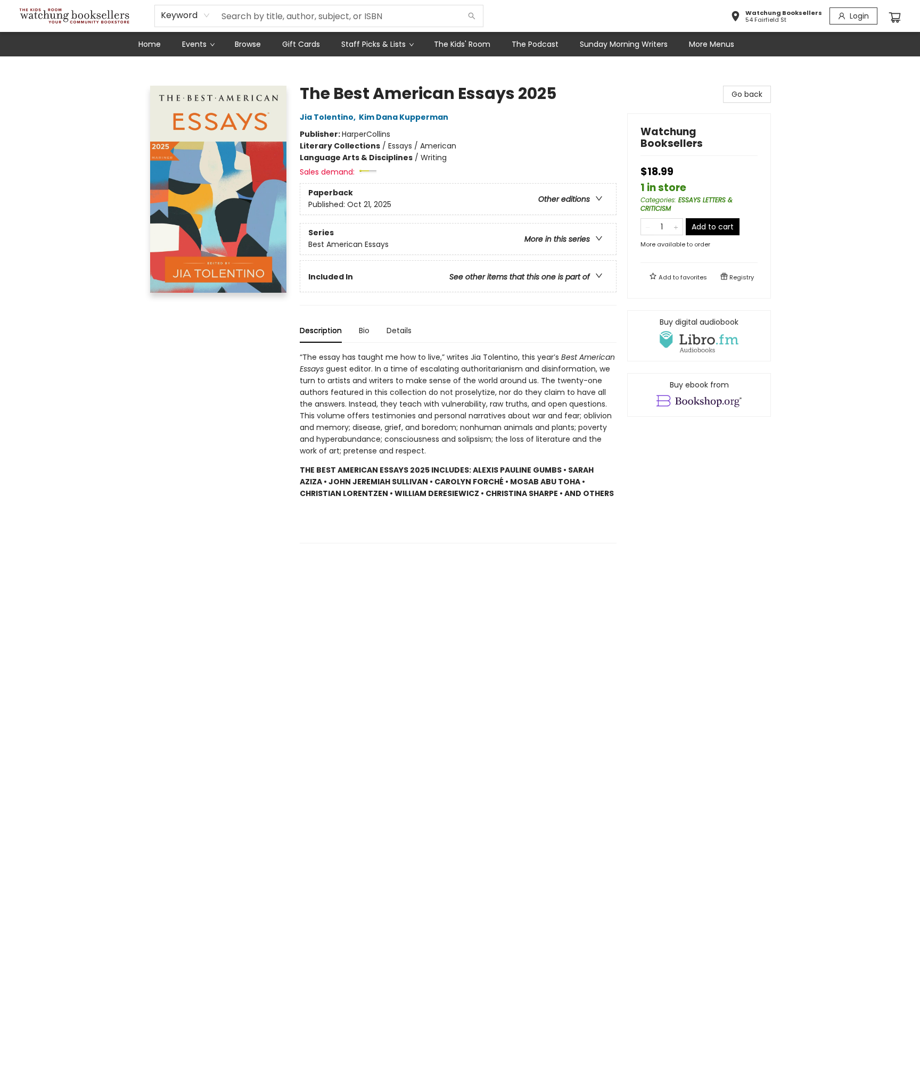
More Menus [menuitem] (711, 44)
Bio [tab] (364, 330)
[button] (776, 17)
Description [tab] (321, 330)
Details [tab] (399, 330)
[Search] (471, 16)
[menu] (460, 44)
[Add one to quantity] (676, 227)
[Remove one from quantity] (647, 227)
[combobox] (185, 15)
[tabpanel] (458, 447)
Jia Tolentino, (328, 117)
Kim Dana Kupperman (403, 117)
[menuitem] (149, 44)
